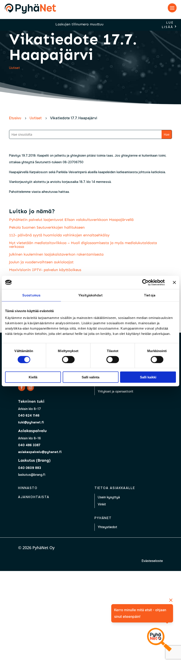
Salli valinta (90, 377)
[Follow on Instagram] (30, 387)
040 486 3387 (29, 445)
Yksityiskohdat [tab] (90, 295)
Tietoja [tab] (149, 295)
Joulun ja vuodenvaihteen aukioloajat (41, 262)
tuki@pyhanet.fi (31, 422)
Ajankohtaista (33, 497)
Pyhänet (103, 518)
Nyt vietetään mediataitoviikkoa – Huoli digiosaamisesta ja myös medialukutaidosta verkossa (83, 245)
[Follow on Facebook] (21, 387)
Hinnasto (28, 488)
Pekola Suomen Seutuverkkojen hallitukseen (47, 227)
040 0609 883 (29, 468)
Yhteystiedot (107, 527)
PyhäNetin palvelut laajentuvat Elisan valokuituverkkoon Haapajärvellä (71, 219)
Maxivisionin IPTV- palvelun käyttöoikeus (45, 269)
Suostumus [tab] (31, 295)
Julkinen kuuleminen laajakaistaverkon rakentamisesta (56, 254)
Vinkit (102, 504)
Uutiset (14, 68)
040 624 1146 (29, 415)
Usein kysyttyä (109, 497)
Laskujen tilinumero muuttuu (79, 24)
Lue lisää (168, 25)
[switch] (68, 359)
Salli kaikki (148, 377)
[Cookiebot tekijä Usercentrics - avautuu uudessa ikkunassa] (145, 282)
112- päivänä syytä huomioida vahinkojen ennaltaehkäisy (59, 235)
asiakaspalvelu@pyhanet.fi (40, 452)
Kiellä (33, 377)
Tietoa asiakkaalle (114, 488)
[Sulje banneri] (174, 282)
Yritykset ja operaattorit (115, 391)
